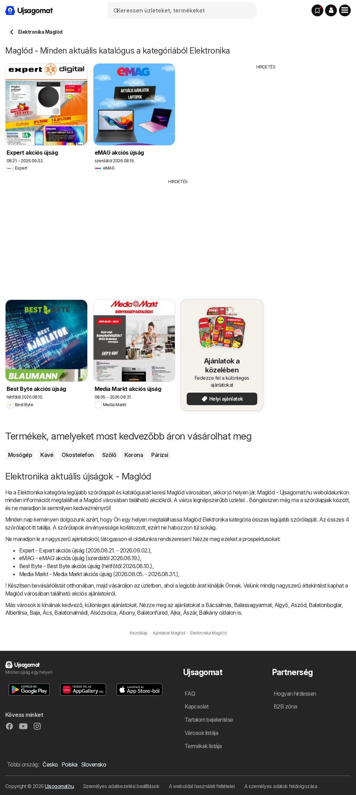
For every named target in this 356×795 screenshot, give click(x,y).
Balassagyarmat (253, 604)
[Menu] (345, 10)
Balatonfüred (152, 612)
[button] (331, 10)
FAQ (190, 693)
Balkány (208, 612)
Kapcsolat (196, 706)
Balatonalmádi (70, 612)
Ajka (175, 612)
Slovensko (93, 764)
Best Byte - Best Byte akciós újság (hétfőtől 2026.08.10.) (85, 566)
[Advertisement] (266, 118)
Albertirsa (16, 612)
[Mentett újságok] (317, 10)
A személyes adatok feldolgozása (280, 786)
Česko (50, 764)
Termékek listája (203, 746)
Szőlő (109, 454)
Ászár (189, 612)
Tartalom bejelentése (209, 719)
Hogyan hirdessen (295, 693)
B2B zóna (285, 706)
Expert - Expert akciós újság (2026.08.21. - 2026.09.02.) (84, 550)
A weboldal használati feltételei (202, 786)
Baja (35, 612)
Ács (47, 612)
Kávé (46, 454)
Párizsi (159, 454)
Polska (70, 764)
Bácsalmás (218, 604)
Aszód (298, 604)
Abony (127, 612)
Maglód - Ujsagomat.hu (284, 492)
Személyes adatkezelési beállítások (121, 786)
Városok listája (201, 732)
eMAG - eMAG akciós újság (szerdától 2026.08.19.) (79, 558)
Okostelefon (78, 454)
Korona (133, 454)
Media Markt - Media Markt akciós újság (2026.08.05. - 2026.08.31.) (98, 574)
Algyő (281, 604)
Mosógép (20, 454)
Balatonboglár (325, 604)
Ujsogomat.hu (59, 786)
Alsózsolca (103, 612)
